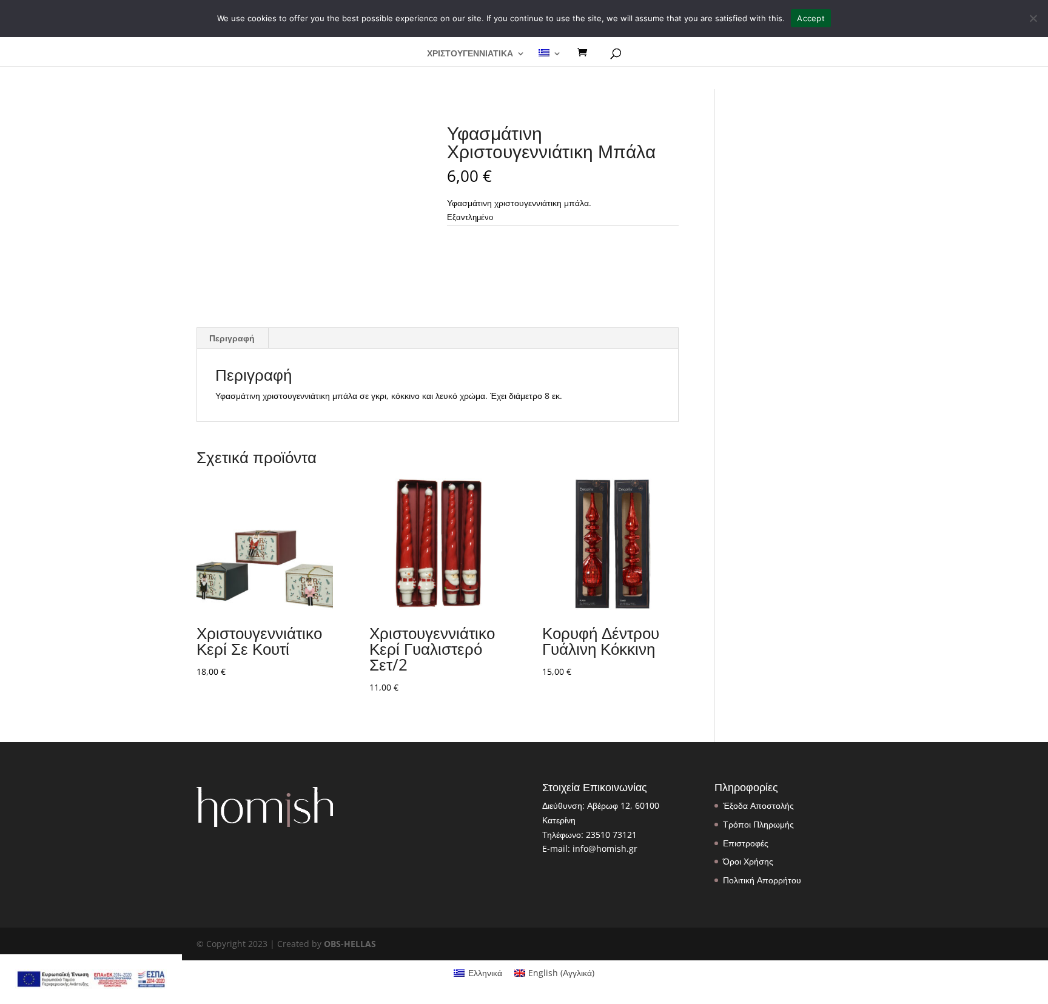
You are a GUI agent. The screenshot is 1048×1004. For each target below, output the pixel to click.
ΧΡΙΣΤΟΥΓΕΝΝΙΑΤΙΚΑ (470, 54)
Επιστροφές (745, 843)
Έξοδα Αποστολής (758, 805)
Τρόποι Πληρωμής (758, 824)
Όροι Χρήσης (748, 861)
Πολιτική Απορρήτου (762, 880)
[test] (586, 52)
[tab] (232, 338)
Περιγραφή (232, 338)
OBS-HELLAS (350, 943)
